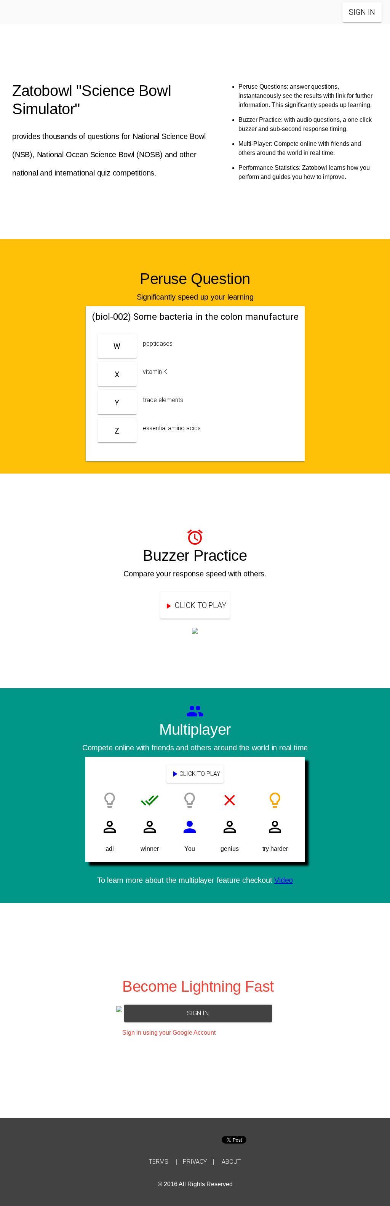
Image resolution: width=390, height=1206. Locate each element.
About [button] (231, 1161)
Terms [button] (158, 1161)
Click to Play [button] (199, 773)
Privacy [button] (195, 1161)
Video (283, 880)
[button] (28, 13)
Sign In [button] (362, 12)
